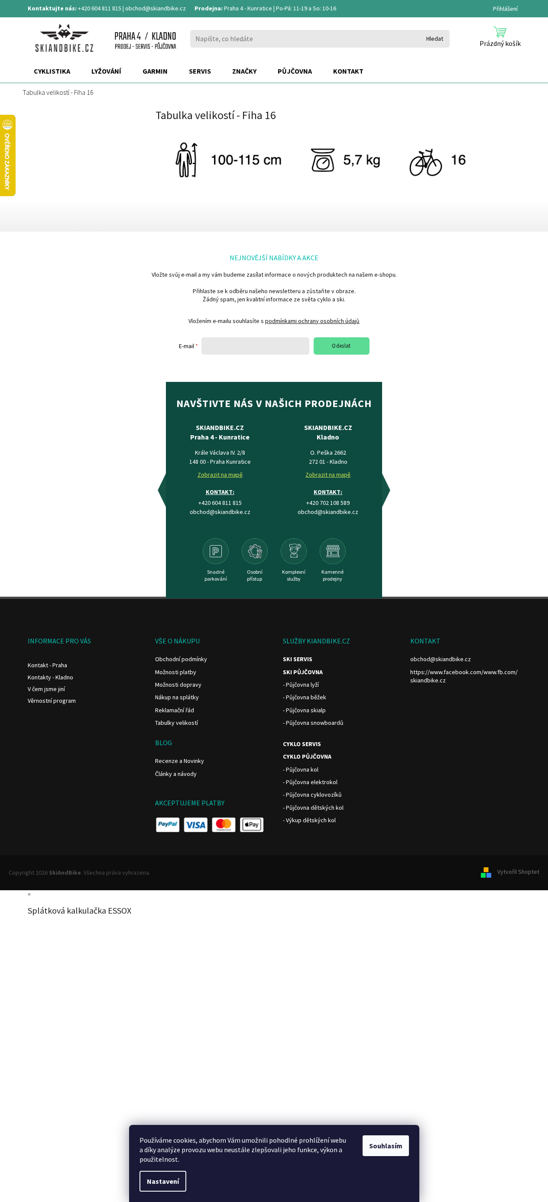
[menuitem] (52, 71)
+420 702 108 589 (328, 503)
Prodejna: (209, 8)
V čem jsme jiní (46, 689)
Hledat (434, 38)
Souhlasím (385, 1145)
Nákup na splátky (177, 697)
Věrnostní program (52, 700)
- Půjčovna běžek (304, 697)
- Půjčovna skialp (304, 710)
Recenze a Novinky (179, 761)
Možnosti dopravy (178, 684)
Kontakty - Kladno (50, 677)
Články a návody (176, 774)
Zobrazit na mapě (220, 474)
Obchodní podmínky (181, 659)
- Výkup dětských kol (309, 820)
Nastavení (163, 1181)
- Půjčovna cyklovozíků (312, 794)
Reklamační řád (174, 710)
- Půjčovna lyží (301, 684)
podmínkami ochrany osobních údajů (312, 321)
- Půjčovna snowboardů (313, 723)
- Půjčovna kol (300, 769)
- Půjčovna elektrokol (310, 782)
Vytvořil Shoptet (518, 872)
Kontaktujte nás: (52, 8)
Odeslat (341, 345)
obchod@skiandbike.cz (155, 8)
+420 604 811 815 (99, 8)
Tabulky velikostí (176, 723)
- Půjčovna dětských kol (313, 807)
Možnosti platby (175, 672)
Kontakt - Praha (47, 665)
